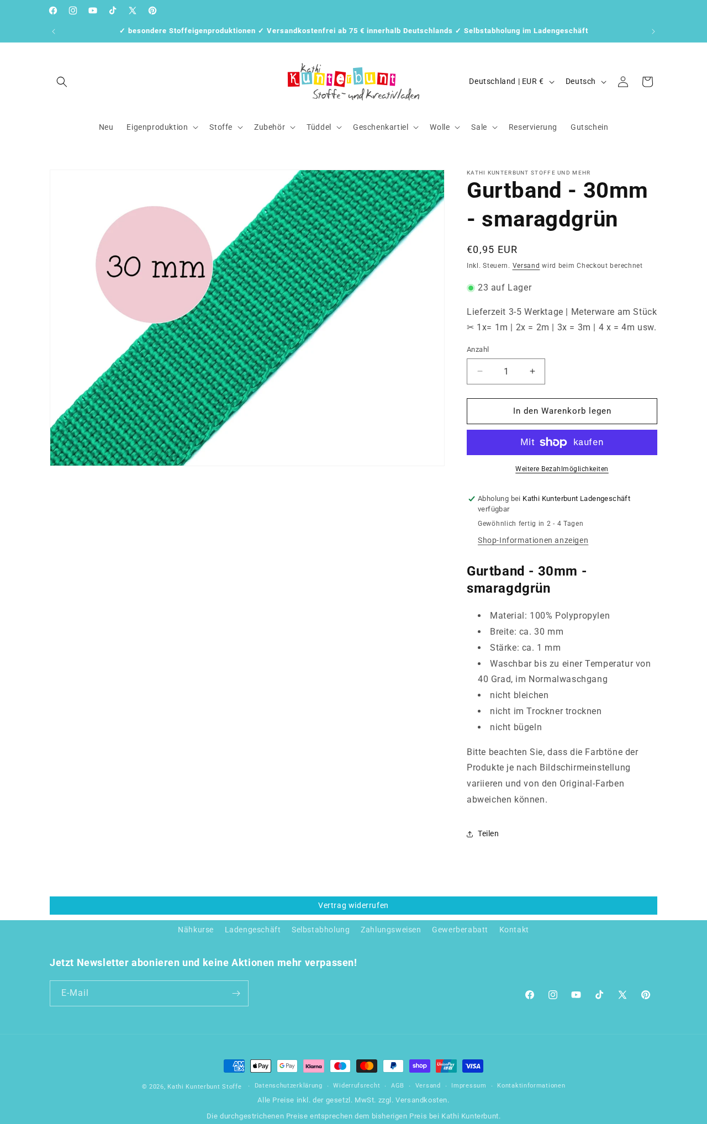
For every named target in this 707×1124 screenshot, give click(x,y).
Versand (526, 266)
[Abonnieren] (236, 993)
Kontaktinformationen (531, 1086)
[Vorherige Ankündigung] (53, 31)
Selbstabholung (321, 929)
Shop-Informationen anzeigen (533, 540)
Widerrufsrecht (356, 1086)
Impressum (468, 1086)
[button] (62, 82)
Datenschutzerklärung (289, 1086)
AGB (397, 1086)
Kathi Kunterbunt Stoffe (205, 1086)
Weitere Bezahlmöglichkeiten (562, 469)
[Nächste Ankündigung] (653, 31)
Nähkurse (196, 929)
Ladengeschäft (253, 929)
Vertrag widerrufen (353, 905)
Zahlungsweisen (391, 929)
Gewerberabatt (460, 929)
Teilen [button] (488, 833)
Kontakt (514, 929)
